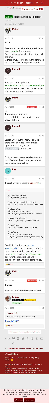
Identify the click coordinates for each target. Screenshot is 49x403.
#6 (43, 280)
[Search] (42, 2)
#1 (43, 38)
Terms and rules (21, 357)
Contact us (9, 357)
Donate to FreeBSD (32, 8)
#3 (43, 107)
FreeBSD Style (12, 354)
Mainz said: (11, 313)
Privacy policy (34, 357)
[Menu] (7, 2)
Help (7, 360)
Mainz (9, 24)
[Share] (39, 38)
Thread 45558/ (12, 321)
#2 (43, 78)
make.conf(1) (34, 183)
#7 (43, 308)
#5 (43, 178)
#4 (43, 135)
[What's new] (37, 2)
